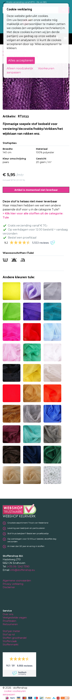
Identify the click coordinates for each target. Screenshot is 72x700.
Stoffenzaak (10, 641)
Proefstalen (9, 620)
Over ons (8, 614)
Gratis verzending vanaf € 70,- (28, 225)
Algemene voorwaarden (17, 580)
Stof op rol (9, 634)
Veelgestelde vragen (15, 617)
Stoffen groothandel (15, 637)
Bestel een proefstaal (22, 237)
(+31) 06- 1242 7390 (18, 566)
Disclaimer (9, 587)
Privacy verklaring (13, 583)
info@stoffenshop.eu (22, 570)
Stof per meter (12, 631)
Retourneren (10, 624)
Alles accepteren (20, 60)
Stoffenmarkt (10, 644)
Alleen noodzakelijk (20, 68)
